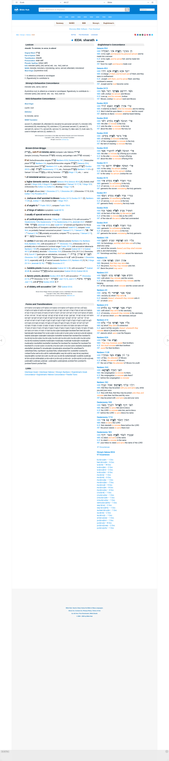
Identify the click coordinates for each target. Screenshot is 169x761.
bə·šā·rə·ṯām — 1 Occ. (105, 460)
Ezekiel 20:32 (66, 287)
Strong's (22, 35)
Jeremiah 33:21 (78, 222)
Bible (17, 35)
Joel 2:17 (72, 279)
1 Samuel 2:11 (67, 230)
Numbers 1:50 (30, 249)
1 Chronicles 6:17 (54, 263)
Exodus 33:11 (77, 198)
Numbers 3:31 (51, 166)
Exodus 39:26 (102, 208)
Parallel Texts (71, 374)
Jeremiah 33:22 (44, 225)
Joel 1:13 (28, 282)
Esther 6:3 (51, 187)
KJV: (99, 59)
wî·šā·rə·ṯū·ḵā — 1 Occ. (105, 518)
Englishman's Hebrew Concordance (51, 374)
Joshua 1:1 (37, 201)
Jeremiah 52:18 (37, 263)
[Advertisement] (84, 574)
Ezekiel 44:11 (77, 249)
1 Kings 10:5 (87, 184)
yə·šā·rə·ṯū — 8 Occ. (104, 523)
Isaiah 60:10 (59, 210)
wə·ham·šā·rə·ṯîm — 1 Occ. (107, 510)
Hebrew (28, 35)
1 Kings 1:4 (67, 187)
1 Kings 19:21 (62, 201)
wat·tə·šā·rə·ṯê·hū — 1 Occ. (107, 503)
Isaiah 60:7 (59, 225)
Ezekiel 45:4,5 (70, 271)
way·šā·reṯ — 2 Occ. (104, 505)
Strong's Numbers (63, 372)
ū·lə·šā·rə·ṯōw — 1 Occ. (105, 495)
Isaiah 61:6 (72, 227)
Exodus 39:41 (102, 223)
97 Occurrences (103, 447)
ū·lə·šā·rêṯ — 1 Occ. (104, 493)
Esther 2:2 (42, 187)
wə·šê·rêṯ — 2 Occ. (104, 513)
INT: (98, 64)
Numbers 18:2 (34, 244)
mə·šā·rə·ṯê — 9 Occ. (105, 485)
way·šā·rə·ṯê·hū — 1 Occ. (106, 508)
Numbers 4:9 (77, 260)
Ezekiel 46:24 (82, 271)
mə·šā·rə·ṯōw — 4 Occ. (105, 490)
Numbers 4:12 (102, 305)
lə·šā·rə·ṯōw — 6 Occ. (105, 472)
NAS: (99, 54)
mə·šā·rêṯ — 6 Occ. (104, 477)
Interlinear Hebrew (46, 372)
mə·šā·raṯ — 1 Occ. (104, 475)
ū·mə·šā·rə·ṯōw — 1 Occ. (106, 500)
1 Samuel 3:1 (79, 230)
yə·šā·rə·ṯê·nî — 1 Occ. (105, 520)
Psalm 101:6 (66, 246)
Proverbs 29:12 (41, 194)
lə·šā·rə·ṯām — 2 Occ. (105, 467)
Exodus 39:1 (102, 193)
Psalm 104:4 (65, 205)
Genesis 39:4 (83, 163)
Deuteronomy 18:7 (76, 160)
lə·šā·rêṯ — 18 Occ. (104, 465)
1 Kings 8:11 (57, 219)
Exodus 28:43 (48, 282)
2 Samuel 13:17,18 (73, 184)
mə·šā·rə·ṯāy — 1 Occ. (105, 480)
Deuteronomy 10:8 (32, 222)
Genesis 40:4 (74, 182)
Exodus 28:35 (55, 276)
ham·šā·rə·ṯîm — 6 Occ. (105, 462)
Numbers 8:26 (62, 160)
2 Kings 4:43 (36, 184)
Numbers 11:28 (83, 169)
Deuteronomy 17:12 (50, 169)
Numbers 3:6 (41, 163)
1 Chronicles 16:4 (54, 251)
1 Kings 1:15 (69, 172)
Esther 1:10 (29, 194)
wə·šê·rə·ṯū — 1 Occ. (104, 515)
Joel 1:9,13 (63, 279)
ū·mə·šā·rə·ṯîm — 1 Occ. (106, 498)
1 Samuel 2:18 (31, 233)
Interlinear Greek (31, 372)
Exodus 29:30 (102, 133)
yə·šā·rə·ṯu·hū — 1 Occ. (105, 528)
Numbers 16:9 (56, 249)
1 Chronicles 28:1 (67, 191)
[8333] (3, 346)
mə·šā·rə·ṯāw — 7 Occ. (105, 482)
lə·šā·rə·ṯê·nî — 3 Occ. (105, 470)
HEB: (99, 51)
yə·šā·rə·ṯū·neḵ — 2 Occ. (106, 525)
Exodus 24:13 (65, 198)
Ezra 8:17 (32, 254)
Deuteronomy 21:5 (64, 222)
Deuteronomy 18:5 (104, 432)
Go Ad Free (5, 751)
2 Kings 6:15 (47, 184)
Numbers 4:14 (102, 320)
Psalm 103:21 (45, 205)
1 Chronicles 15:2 (64, 244)
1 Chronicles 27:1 (52, 191)
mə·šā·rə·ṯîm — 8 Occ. (105, 487)
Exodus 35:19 (102, 178)
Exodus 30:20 (102, 148)
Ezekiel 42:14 (62, 268)
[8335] (166, 346)
